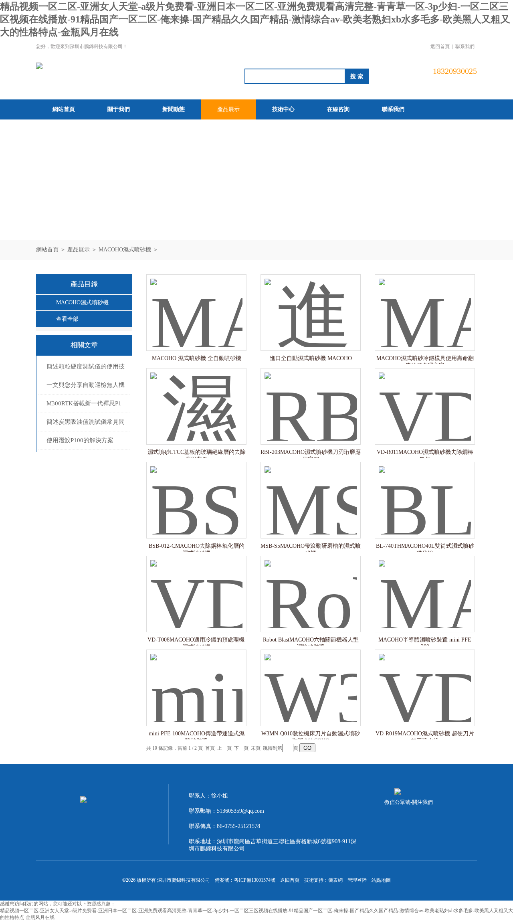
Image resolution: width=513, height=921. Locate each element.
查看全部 (67, 319)
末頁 (256, 748)
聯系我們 (465, 46)
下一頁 (241, 748)
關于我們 (118, 109)
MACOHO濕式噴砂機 (125, 250)
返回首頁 (440, 46)
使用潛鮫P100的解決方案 (79, 440)
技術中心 (283, 109)
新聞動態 (173, 109)
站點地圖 (381, 880)
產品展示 (228, 109)
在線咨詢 (338, 109)
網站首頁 (64, 109)
